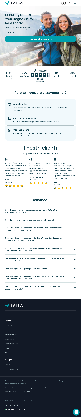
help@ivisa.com (10, 392)
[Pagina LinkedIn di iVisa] (10, 405)
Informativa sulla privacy (28, 388)
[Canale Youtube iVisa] (14, 405)
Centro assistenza (11, 369)
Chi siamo (8, 325)
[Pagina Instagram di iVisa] (6, 405)
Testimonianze (10, 339)
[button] (74, 3)
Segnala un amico (11, 334)
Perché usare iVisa (11, 344)
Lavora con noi (10, 330)
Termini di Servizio (11, 388)
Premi (7, 348)
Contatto (8, 365)
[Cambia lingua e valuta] (63, 3)
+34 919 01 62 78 (24, 392)
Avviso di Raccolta (44, 388)
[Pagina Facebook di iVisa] (17, 405)
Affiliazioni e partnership (13, 353)
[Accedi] (69, 3)
